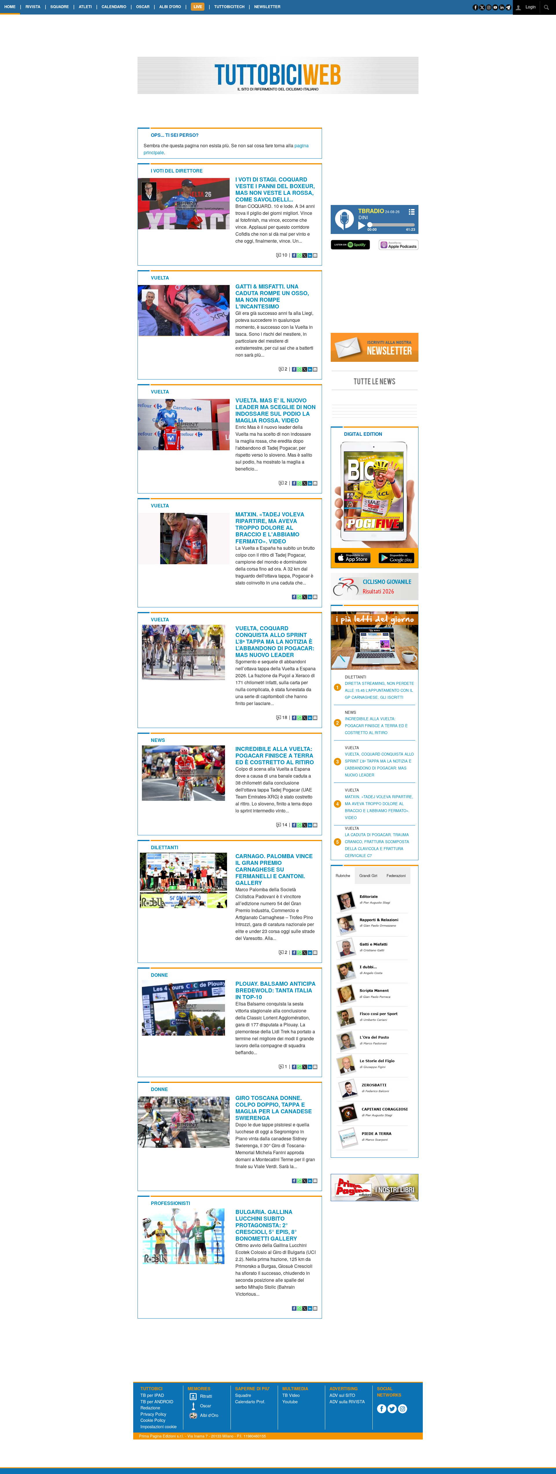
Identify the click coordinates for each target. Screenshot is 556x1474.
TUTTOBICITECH (229, 6)
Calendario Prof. (250, 1401)
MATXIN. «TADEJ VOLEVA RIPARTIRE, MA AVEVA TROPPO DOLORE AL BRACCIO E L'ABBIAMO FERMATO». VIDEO (269, 527)
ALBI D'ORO (170, 6)
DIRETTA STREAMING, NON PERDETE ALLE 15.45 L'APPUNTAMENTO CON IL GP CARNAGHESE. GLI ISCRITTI (379, 690)
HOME (10, 6)
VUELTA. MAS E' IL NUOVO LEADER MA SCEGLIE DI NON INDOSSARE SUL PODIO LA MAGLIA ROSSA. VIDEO (275, 410)
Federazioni (396, 875)
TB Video (291, 1395)
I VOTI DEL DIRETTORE (177, 170)
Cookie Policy (152, 1420)
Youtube (290, 1401)
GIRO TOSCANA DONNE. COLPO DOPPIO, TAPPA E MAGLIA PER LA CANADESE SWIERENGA (273, 1108)
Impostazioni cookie (158, 1426)
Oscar (205, 1405)
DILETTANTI (164, 847)
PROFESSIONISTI (170, 1203)
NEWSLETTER (267, 6)
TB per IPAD (152, 1395)
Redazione (150, 1407)
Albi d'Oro (208, 1415)
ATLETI (85, 6)
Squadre (243, 1395)
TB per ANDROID (156, 1401)
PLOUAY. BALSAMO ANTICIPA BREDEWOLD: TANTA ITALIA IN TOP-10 (275, 990)
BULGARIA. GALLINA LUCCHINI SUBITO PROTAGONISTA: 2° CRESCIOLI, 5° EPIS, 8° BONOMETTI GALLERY (266, 1225)
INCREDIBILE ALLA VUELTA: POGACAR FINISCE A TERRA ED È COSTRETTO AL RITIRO (274, 755)
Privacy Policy (153, 1414)
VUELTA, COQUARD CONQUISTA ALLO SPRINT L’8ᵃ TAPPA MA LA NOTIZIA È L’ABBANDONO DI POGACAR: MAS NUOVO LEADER (274, 641)
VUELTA (160, 277)
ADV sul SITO (342, 1395)
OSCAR (142, 6)
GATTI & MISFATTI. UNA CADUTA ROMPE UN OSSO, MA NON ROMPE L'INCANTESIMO (272, 296)
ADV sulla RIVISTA (347, 1401)
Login (530, 6)
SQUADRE (59, 6)
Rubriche (343, 875)
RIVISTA (32, 6)
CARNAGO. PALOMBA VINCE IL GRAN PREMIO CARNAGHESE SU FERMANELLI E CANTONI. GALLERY (274, 869)
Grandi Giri (368, 875)
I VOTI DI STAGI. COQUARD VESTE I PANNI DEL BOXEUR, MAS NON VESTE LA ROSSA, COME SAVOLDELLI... (275, 189)
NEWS (158, 740)
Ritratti (205, 1396)
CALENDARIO (114, 6)
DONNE (159, 975)
